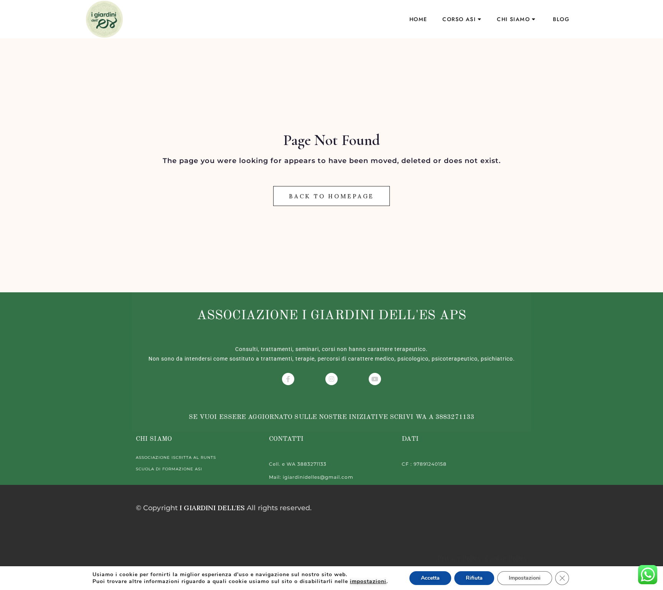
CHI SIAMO (513, 19)
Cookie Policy (505, 558)
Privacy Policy (460, 558)
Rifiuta (474, 578)
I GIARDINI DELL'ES (212, 507)
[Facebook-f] (288, 379)
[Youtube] (375, 379)
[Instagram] (331, 379)
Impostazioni (525, 578)
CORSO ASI (459, 19)
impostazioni (368, 581)
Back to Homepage (331, 196)
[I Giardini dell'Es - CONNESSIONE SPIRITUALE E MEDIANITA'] (104, 19)
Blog (561, 19)
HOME (418, 19)
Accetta (430, 578)
